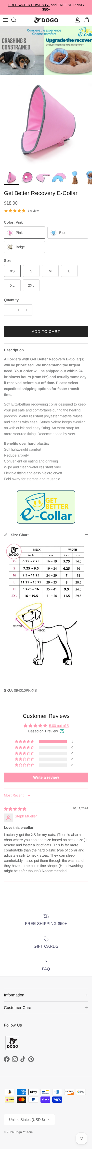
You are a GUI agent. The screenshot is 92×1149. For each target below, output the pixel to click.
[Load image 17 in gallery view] (46, 121)
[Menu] (5, 20)
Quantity (11, 300)
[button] (25, 741)
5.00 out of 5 (59, 726)
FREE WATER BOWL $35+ (29, 5)
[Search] (16, 20)
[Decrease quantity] (8, 310)
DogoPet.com (23, 1132)
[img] (15, 809)
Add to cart (46, 331)
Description (14, 350)
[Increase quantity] (28, 310)
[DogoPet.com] (46, 20)
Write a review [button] (46, 777)
